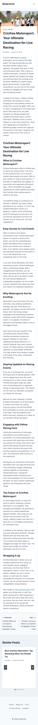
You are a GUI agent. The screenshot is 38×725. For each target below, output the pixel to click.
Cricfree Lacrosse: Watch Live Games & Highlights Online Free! (28, 623)
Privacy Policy (15, 708)
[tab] (15, 689)
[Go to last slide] (5, 667)
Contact (25, 708)
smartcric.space (9, 407)
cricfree (23, 58)
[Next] (32, 667)
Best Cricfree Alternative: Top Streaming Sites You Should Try (19, 654)
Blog (5, 29)
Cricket (10, 29)
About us (19, 705)
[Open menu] (34, 3)
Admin (7, 52)
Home (11, 705)
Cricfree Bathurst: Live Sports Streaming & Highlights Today (9, 623)
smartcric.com (24, 590)
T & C (27, 705)
